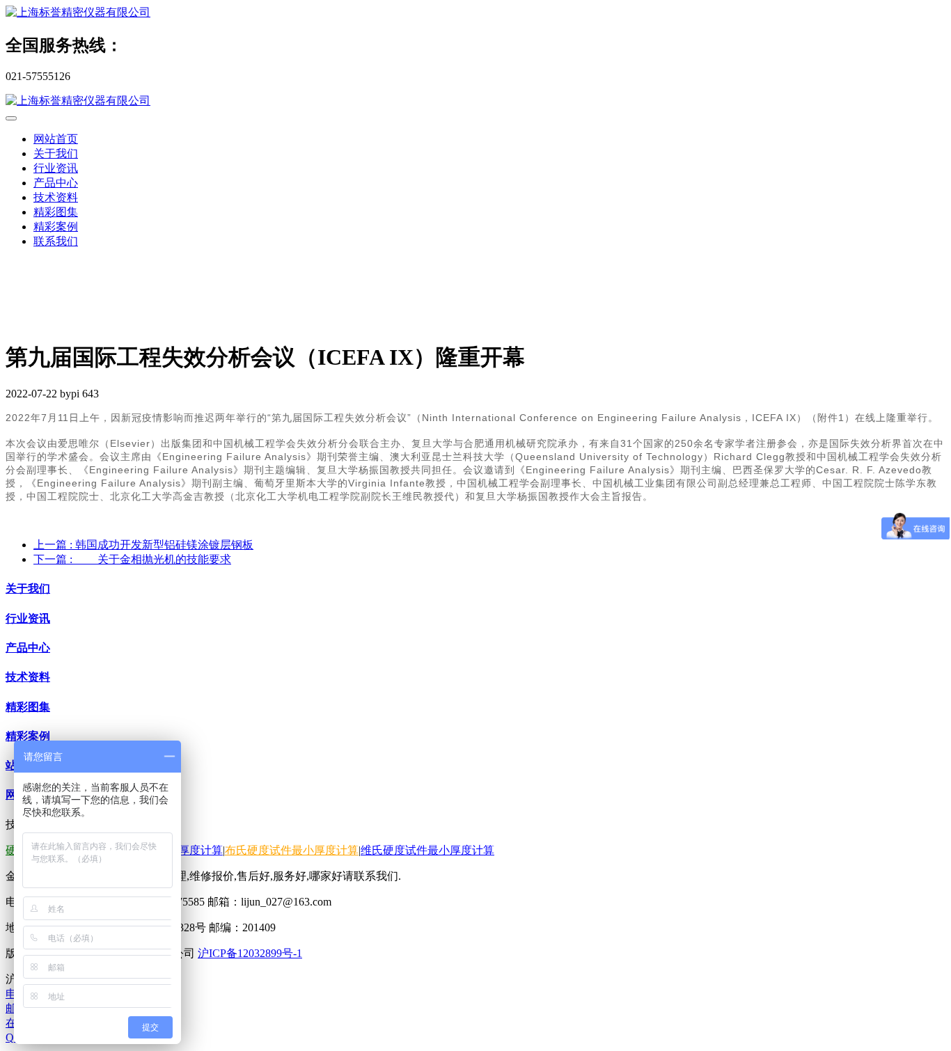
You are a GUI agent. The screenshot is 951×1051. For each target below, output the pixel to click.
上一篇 (143, 545)
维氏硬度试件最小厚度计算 (427, 850)
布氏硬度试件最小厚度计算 (292, 850)
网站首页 (55, 139)
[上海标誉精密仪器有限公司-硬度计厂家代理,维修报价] (475, 13)
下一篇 (132, 559)
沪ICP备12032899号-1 (250, 953)
